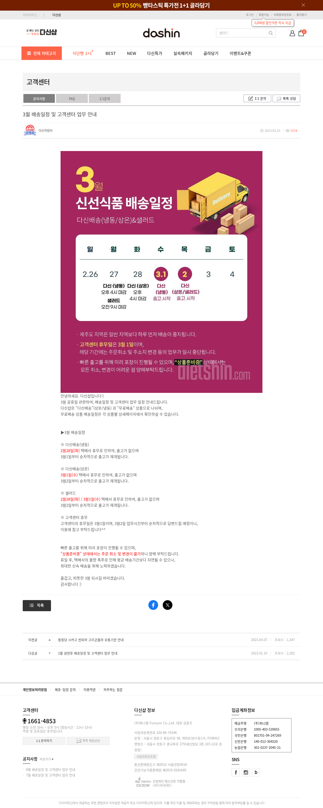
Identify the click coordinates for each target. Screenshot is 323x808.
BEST (110, 53)
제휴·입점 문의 (65, 689)
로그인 (250, 14)
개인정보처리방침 (35, 689)
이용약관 (90, 689)
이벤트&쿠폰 (240, 53)
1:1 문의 (260, 98)
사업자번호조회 (146, 756)
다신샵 (56, 15)
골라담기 (211, 53)
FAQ (72, 98)
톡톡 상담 (289, 98)
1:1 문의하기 (44, 740)
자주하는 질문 (113, 689)
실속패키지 (182, 53)
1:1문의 (104, 98)
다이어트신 (30, 15)
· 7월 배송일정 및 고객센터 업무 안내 (49, 775)
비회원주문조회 (282, 14)
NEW (131, 53)
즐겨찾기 (302, 14)
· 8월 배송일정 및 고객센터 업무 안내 (49, 769)
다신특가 (154, 53)
